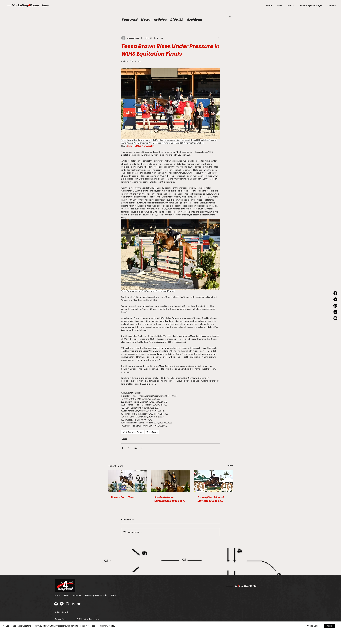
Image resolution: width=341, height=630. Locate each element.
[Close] (337, 626)
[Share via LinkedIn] (135, 448)
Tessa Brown (152, 432)
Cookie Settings (313, 625)
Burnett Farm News (123, 497)
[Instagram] (335, 306)
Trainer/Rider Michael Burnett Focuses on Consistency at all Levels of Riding (213, 499)
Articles (160, 19)
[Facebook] (56, 604)
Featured (130, 19)
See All (230, 465)
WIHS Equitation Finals (132, 432)
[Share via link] (142, 448)
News (124, 439)
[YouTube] (335, 318)
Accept (329, 625)
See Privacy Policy (107, 625)
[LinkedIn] (335, 312)
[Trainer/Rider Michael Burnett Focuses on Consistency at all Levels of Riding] (213, 481)
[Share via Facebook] (122, 448)
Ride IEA (177, 19)
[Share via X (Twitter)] (129, 448)
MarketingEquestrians (30, 5)
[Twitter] (62, 604)
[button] (229, 16)
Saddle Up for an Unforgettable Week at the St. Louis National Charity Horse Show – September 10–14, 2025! (170, 499)
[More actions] (218, 38)
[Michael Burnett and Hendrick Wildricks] (127, 481)
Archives (194, 19)
